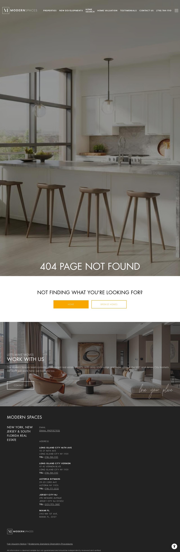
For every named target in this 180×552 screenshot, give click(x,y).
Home (71, 304)
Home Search (90, 10)
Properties (50, 10)
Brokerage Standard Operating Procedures (51, 544)
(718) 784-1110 (51, 457)
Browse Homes (109, 304)
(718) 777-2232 (52, 488)
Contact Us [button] (20, 385)
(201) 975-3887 (52, 504)
